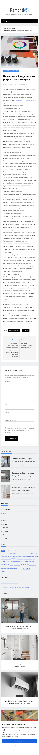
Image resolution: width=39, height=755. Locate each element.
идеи (3, 556)
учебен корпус (33, 568)
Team (6, 84)
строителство (14, 568)
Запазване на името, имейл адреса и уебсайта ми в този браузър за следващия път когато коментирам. (19, 430)
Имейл (7, 412)
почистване (17, 565)
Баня (4, 513)
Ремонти (15, 70)
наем (34, 559)
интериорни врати (18, 556)
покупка (32, 561)
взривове (27, 550)
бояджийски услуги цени (22, 100)
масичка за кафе (20, 559)
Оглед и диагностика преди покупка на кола (15, 587)
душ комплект (28, 553)
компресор (3, 559)
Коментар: (8, 381)
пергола (18, 561)
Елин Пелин (8, 550)
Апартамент (6, 509)
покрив (22, 561)
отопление (13, 561)
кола (36, 556)
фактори (3, 571)
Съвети (5, 538)
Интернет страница (11, 420)
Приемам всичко (19, 741)
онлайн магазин (5, 561)
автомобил (14, 551)
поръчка (11, 565)
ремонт (24, 564)
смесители (8, 568)
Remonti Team (17, 465)
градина (7, 553)
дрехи (14, 553)
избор (6, 556)
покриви (27, 561)
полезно (5, 564)
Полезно (6, 70)
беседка (23, 550)
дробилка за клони (20, 553)
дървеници (34, 553)
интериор (11, 556)
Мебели (5, 527)
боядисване (25, 330)
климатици (31, 556)
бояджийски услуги (14, 330)
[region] (19, 738)
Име (7, 404)
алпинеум (19, 550)
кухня (13, 559)
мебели (26, 559)
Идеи (4, 520)
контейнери (8, 559)
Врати (5, 517)
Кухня (5, 524)
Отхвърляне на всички (19, 751)
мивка (30, 559)
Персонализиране (19, 746)
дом (11, 553)
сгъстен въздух (32, 565)
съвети (26, 568)
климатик (25, 556)
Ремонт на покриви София (9, 583)
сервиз (3, 568)
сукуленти (21, 568)
